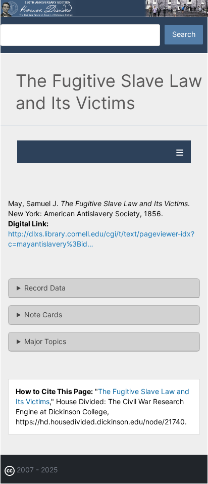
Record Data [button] (45, 287)
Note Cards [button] (43, 314)
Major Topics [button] (45, 341)
